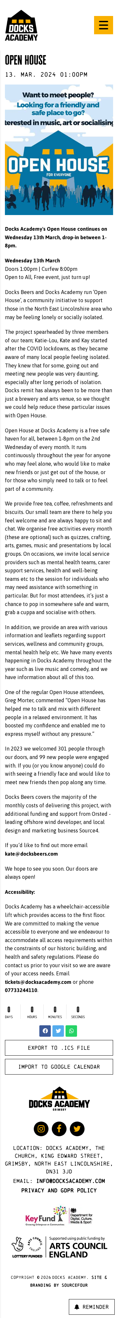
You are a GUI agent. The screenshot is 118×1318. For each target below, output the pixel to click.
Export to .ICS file (59, 1048)
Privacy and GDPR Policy (59, 1190)
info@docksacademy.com (70, 1181)
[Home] (21, 25)
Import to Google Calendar (59, 1066)
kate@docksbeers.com (31, 853)
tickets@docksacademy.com (38, 981)
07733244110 (21, 989)
